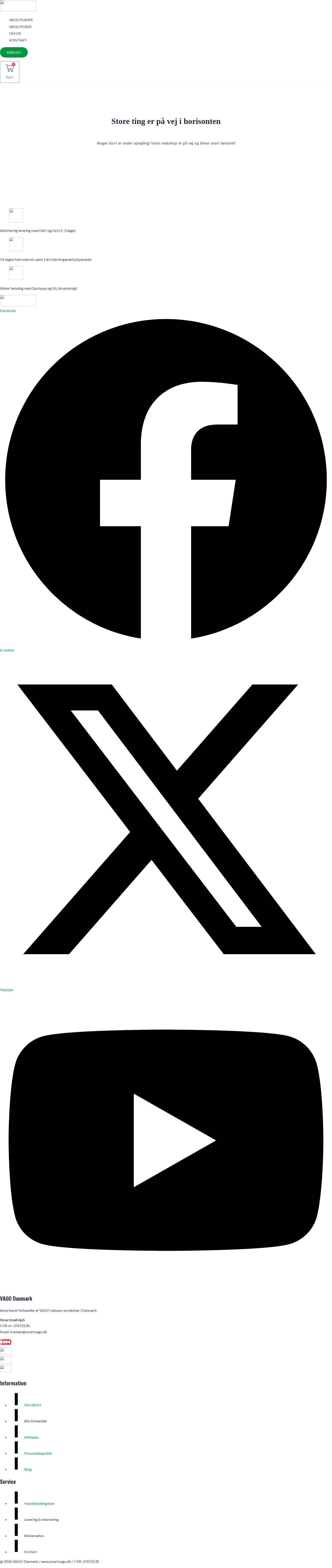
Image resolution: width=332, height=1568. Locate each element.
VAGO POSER (20, 26)
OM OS (15, 33)
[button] (14, 52)
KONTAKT (18, 40)
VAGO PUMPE (21, 20)
